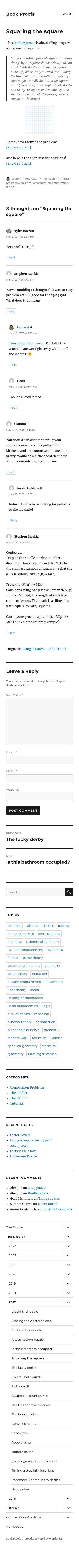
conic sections (49, 934)
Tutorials (17, 1103)
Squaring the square (57, 1209)
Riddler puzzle (24, 43)
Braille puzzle (38, 1193)
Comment (15, 694)
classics (48, 925)
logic (46, 1006)
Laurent (16, 178)
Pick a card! (20, 1386)
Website (12, 789)
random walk (18, 1038)
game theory (33, 958)
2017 (12, 1302)
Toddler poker (22, 1452)
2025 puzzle (19, 1146)
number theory (19, 1022)
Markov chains (19, 1014)
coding (63, 925)
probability (52, 1030)
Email (12, 771)
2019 (12, 1283)
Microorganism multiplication (34, 1461)
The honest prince (26, 1414)
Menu (66, 13)
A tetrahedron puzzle (28, 1339)
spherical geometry (23, 1046)
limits (34, 990)
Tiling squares (49, 1198)
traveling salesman (42, 1054)
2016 (12, 1498)
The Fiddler (18, 1093)
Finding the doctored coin (32, 1321)
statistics (49, 1046)
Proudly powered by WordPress (44, 1538)
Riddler (10, 186)
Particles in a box (23, 1151)
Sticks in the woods (26, 1330)
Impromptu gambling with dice (36, 1480)
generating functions (24, 966)
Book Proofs (20, 14)
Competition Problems (27, 1087)
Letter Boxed (20, 1135)
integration (54, 982)
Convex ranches (24, 1424)
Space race (20, 1433)
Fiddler (13, 958)
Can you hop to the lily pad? (31, 1140)
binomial (14, 925)
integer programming (24, 982)
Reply (11, 257)
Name (11, 752)
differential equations (42, 942)
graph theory (18, 974)
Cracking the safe (25, 1311)
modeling (41, 1014)
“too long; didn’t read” (26, 343)
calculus (32, 925)
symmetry (16, 1054)
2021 (12, 1265)
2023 (12, 1246)
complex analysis (21, 934)
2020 (12, 1274)
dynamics (55, 950)
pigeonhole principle (24, 1030)
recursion (39, 1038)
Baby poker (20, 1489)
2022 (12, 1255)
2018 (12, 1293)
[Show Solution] (18, 147)
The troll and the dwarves (31, 1405)
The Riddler (49, 178)
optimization (60, 182)
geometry (52, 966)
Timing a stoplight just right (33, 1470)
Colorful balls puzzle (27, 1377)
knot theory (17, 990)
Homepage (15, 1526)
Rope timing (21, 1442)
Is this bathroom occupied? (33, 1349)
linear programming (38, 182)
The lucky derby (24, 1367)
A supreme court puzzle (30, 1396)
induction (39, 974)
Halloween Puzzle (23, 1156)
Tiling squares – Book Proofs (44, 649)
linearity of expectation (25, 998)
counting (15, 942)
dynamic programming (25, 950)
